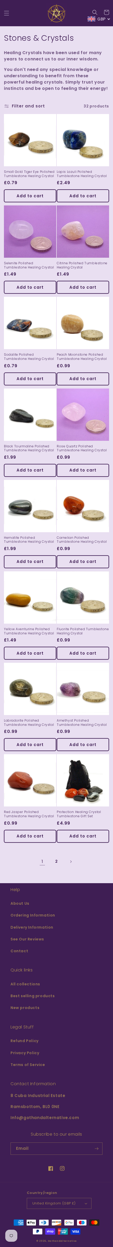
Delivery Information (32, 927)
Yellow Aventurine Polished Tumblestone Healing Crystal (29, 631)
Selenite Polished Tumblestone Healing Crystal (29, 265)
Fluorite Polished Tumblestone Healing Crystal (83, 631)
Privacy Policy (25, 1052)
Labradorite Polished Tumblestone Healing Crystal (29, 722)
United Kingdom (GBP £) (54, 1203)
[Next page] (70, 861)
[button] (6, 13)
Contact (19, 951)
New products (25, 1007)
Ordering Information (33, 915)
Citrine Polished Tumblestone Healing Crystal (82, 265)
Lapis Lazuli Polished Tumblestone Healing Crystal (82, 174)
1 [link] (42, 861)
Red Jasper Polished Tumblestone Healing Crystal (29, 814)
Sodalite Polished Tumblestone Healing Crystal (29, 357)
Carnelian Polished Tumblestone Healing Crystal (82, 540)
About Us (20, 903)
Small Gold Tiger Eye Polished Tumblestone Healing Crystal (29, 174)
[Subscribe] (96, 1148)
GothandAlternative (62, 1241)
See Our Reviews (27, 939)
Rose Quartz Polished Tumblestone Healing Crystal (82, 448)
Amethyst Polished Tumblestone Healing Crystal (82, 722)
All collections (25, 984)
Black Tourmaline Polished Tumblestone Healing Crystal (29, 448)
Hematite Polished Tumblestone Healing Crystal (29, 540)
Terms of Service (28, 1064)
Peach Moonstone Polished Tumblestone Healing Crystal (82, 357)
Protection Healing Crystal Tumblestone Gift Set (79, 814)
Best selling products (33, 995)
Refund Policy (25, 1040)
